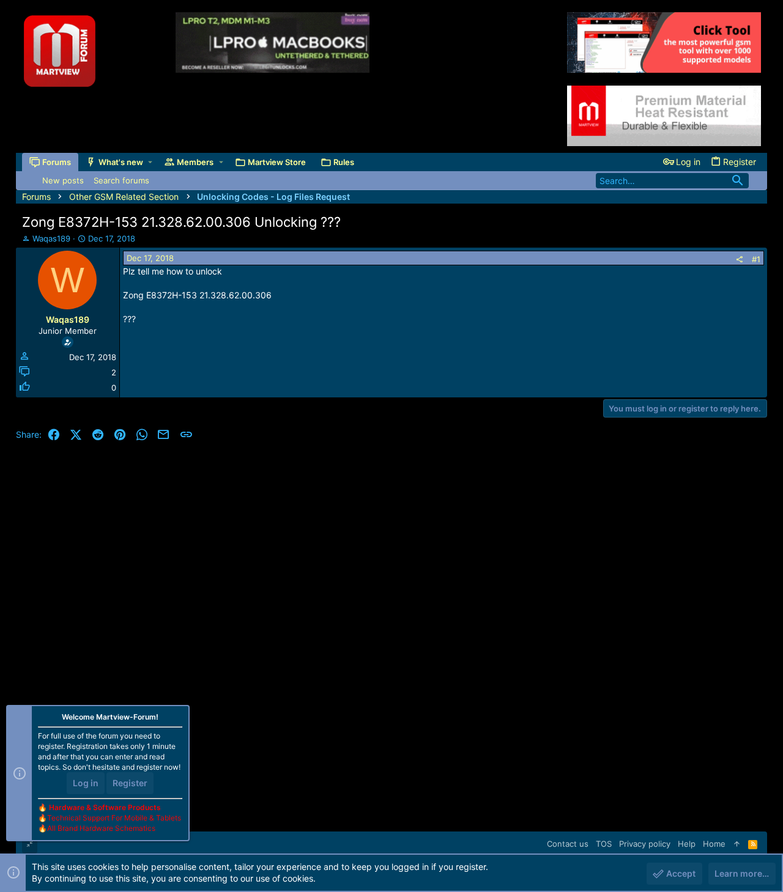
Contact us (567, 844)
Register (130, 783)
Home (714, 844)
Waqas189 (51, 238)
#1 (756, 259)
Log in (85, 783)
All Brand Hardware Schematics (101, 828)
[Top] (736, 844)
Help (687, 844)
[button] (150, 162)
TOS (604, 844)
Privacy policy (644, 844)
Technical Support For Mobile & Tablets (114, 817)
